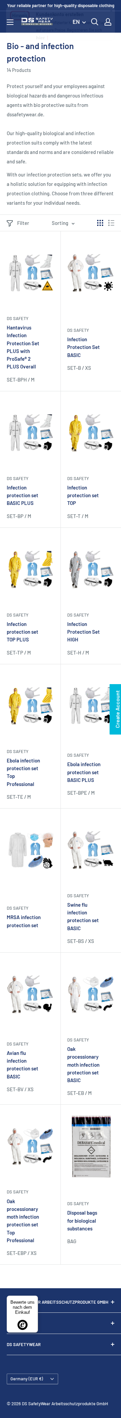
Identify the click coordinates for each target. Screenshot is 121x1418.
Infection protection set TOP (83, 495)
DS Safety (18, 318)
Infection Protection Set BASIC (83, 347)
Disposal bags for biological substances (82, 1220)
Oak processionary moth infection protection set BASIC (83, 1064)
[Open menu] (10, 22)
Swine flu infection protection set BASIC (83, 916)
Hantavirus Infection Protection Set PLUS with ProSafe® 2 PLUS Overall (23, 346)
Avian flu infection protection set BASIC (22, 1064)
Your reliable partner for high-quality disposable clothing (60, 5)
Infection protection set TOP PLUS (22, 632)
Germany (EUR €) (26, 1378)
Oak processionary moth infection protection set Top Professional (23, 1220)
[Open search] (94, 22)
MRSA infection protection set (24, 921)
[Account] (108, 22)
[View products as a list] (111, 223)
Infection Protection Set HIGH (83, 632)
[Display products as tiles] (100, 223)
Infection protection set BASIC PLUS (22, 495)
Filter (23, 223)
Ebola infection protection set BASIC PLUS (83, 772)
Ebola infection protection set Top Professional (23, 772)
